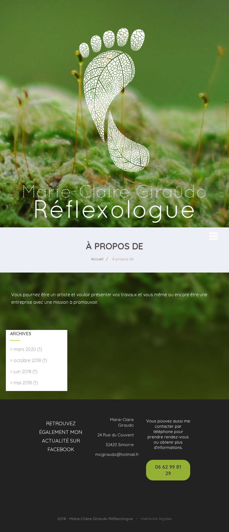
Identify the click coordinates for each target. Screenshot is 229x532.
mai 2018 (23, 382)
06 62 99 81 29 (168, 470)
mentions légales (156, 518)
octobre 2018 (27, 360)
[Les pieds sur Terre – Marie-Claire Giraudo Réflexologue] (114, 224)
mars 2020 (25, 349)
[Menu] (213, 236)
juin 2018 (22, 371)
